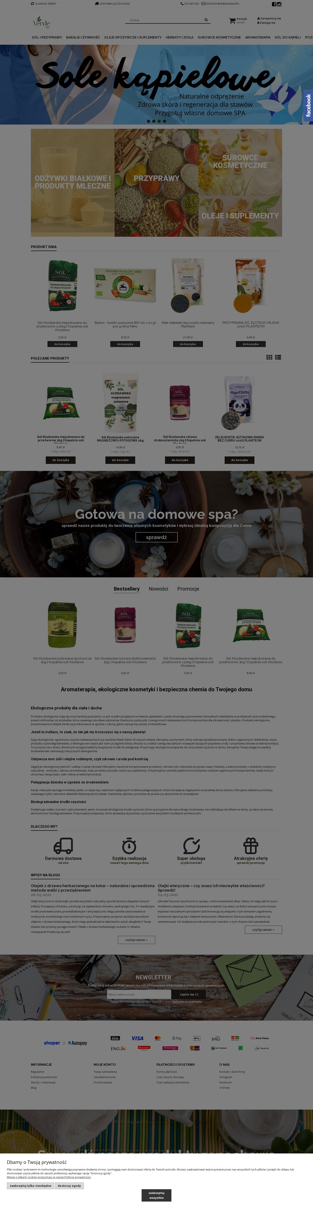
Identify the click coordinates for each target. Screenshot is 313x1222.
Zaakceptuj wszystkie (156, 1195)
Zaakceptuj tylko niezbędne (30, 1186)
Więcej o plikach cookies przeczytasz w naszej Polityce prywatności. (49, 1177)
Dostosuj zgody (69, 1186)
